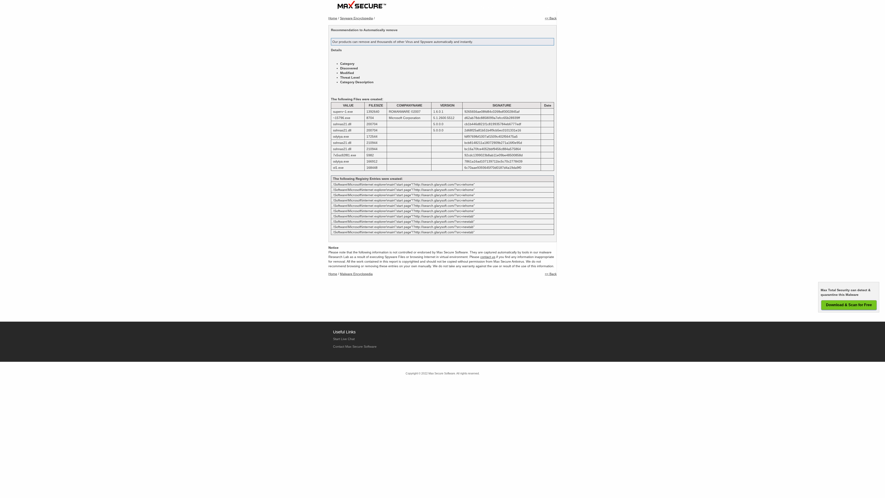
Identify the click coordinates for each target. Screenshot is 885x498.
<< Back (551, 18)
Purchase (487, 7)
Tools (529, 7)
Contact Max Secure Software (355, 346)
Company (510, 7)
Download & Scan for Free (849, 305)
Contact (547, 7)
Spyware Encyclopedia (356, 18)
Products (464, 7)
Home (445, 7)
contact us (487, 257)
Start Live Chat (344, 339)
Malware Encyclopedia (356, 274)
